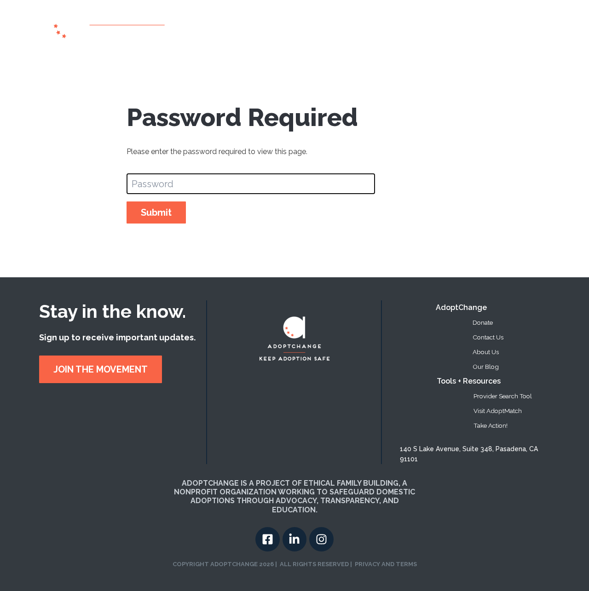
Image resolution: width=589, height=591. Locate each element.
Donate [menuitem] (483, 322)
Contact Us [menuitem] (488, 337)
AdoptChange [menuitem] (461, 307)
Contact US (523, 26)
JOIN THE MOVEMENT (100, 369)
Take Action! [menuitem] (491, 425)
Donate (485, 26)
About (310, 26)
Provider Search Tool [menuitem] (503, 396)
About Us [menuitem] (486, 352)
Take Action (445, 26)
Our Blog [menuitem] (486, 366)
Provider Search (357, 26)
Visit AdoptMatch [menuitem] (498, 410)
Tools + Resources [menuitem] (469, 381)
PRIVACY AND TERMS (386, 564)
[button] (406, 27)
